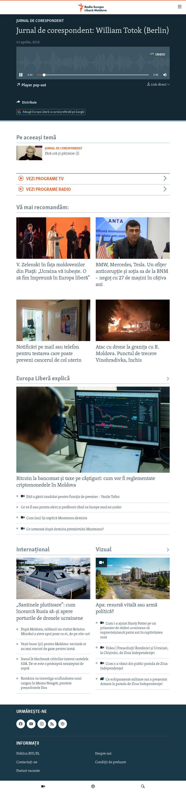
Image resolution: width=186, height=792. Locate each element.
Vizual (103, 550)
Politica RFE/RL (28, 754)
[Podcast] (93, 786)
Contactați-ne (26, 762)
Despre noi (103, 754)
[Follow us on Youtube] (31, 723)
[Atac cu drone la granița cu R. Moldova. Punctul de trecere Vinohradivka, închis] (133, 320)
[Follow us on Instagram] (41, 723)
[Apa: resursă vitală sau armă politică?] (133, 578)
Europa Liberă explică (43, 379)
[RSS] (52, 723)
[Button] (27, 103)
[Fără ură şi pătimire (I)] (29, 153)
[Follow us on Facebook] (20, 723)
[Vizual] (43, 786)
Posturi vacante (28, 771)
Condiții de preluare (110, 762)
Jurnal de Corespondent (40, 21)
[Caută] (143, 786)
